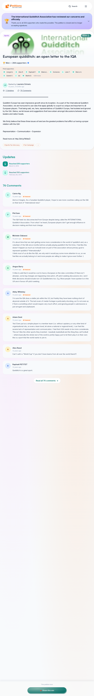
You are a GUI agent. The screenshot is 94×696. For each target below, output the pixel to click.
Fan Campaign (28, 145)
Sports (6, 35)
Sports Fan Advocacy (12, 145)
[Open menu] (85, 6)
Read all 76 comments (47, 381)
